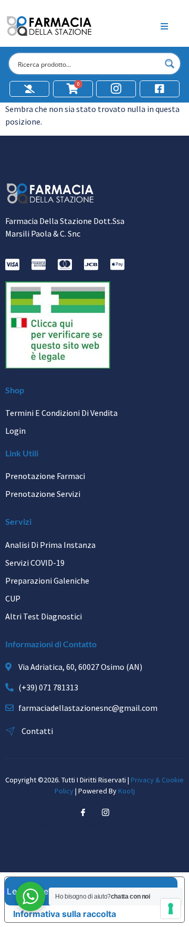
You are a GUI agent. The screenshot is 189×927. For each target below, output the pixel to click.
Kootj (126, 791)
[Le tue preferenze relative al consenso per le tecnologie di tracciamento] (171, 909)
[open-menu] (164, 26)
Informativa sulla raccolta (64, 914)
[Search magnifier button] (169, 63)
